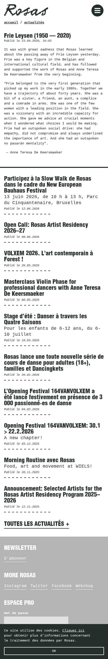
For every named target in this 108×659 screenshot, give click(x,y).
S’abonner (15, 558)
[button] (97, 10)
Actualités (34, 22)
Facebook (62, 586)
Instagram (15, 586)
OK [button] (54, 651)
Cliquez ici (73, 631)
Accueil (11, 22)
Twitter (39, 586)
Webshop (84, 586)
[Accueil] (26, 10)
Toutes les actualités (34, 524)
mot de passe (16, 613)
